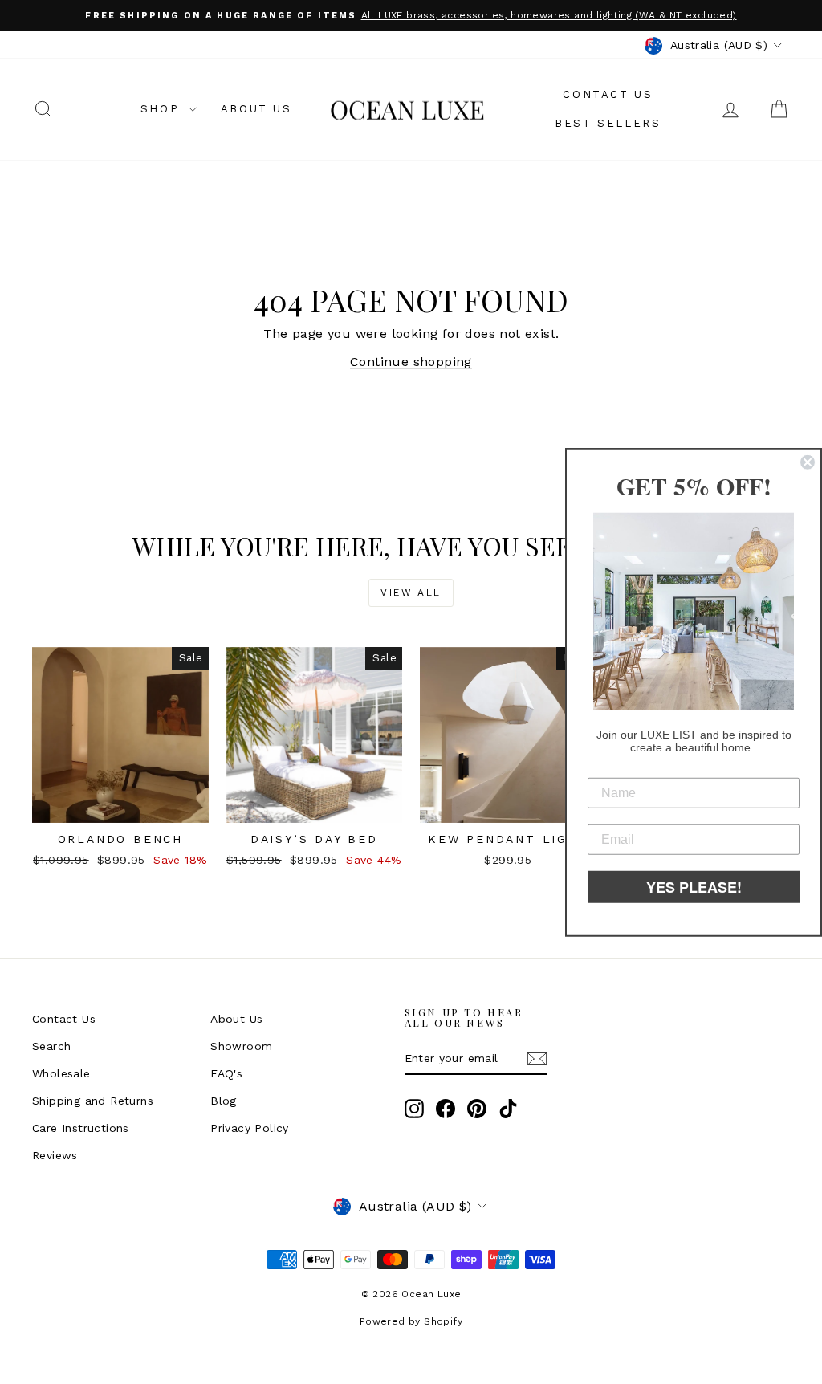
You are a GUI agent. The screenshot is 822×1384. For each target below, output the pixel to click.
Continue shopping (411, 361)
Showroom (241, 1046)
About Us (256, 109)
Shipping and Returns (92, 1100)
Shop (162, 109)
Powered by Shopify (411, 1321)
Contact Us (608, 94)
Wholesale (61, 1073)
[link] (693, 611)
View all (410, 592)
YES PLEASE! (694, 886)
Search (51, 1046)
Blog (223, 1100)
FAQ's (226, 1073)
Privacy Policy (249, 1127)
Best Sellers (608, 123)
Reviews (55, 1155)
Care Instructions (80, 1127)
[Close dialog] (808, 462)
